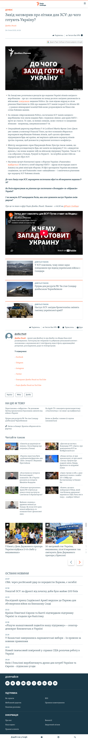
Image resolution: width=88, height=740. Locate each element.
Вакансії (48, 720)
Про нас (8, 720)
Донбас (9, 10)
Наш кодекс (10, 725)
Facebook (19, 357)
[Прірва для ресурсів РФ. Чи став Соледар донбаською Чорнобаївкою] (20, 289)
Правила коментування (55, 703)
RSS (46, 698)
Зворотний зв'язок (52, 725)
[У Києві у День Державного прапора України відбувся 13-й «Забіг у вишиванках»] (24, 533)
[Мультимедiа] (41, 737)
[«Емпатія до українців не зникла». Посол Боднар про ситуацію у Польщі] (11, 446)
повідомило (24, 101)
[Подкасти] (58, 737)
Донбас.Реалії (10, 26)
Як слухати (9, 698)
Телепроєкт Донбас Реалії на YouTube (31, 380)
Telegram (19, 363)
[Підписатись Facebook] (7, 683)
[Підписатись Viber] (34, 683)
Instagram (20, 368)
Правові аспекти (12, 729)
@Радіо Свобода (70, 206)
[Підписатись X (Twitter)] (18, 683)
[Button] (57, 35)
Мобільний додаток (13, 703)
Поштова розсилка (12, 707)
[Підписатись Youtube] (23, 683)
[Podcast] (50, 683)
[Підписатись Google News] (13, 683)
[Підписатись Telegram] (39, 683)
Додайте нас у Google (19, 737)
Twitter (19, 374)
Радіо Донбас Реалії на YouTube (28, 385)
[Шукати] (75, 737)
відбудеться (13, 165)
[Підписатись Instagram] (28, 683)
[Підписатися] (55, 683)
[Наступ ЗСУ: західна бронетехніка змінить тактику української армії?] (20, 310)
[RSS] (44, 683)
